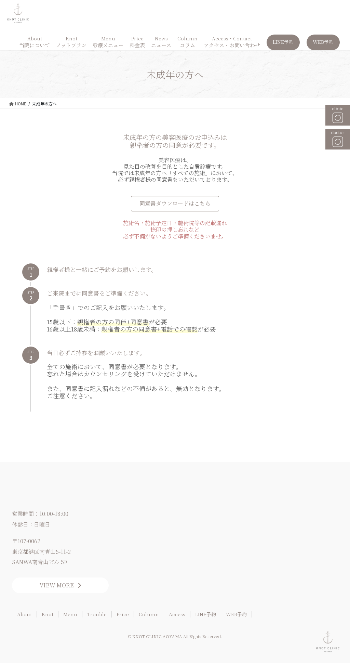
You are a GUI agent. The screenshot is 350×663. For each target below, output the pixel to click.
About (24, 614)
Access (177, 614)
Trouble (97, 614)
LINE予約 (205, 614)
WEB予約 (236, 614)
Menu (70, 614)
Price (123, 614)
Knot (47, 614)
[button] (175, 203)
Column (149, 614)
